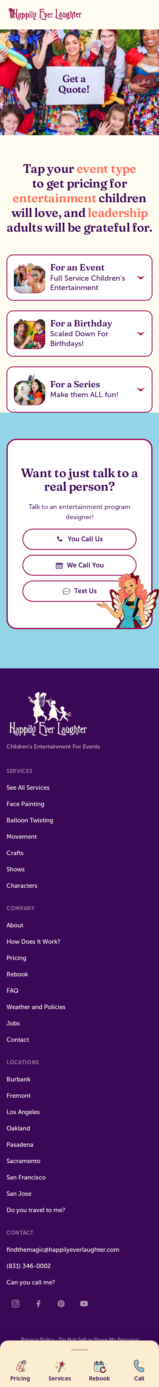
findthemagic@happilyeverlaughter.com (63, 1249)
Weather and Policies (36, 1007)
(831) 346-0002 (29, 1266)
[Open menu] (79, 1348)
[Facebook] (38, 1304)
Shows (16, 869)
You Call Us (85, 539)
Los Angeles (23, 1112)
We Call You (85, 565)
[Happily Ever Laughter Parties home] (46, 14)
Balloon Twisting (30, 820)
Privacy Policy (38, 1340)
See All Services (28, 787)
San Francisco (26, 1177)
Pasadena (20, 1144)
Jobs (13, 1023)
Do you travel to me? (36, 1210)
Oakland (18, 1128)
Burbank (19, 1079)
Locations (23, 1062)
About (15, 925)
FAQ (13, 990)
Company (21, 908)
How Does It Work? (33, 941)
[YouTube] (84, 1304)
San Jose (19, 1193)
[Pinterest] (61, 1304)
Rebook (17, 974)
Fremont (19, 1095)
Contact (18, 1039)
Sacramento (23, 1161)
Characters (22, 885)
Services (19, 771)
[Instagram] (15, 1304)
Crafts (15, 853)
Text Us (85, 591)
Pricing (16, 958)
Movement (22, 836)
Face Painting (25, 804)
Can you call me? (31, 1282)
